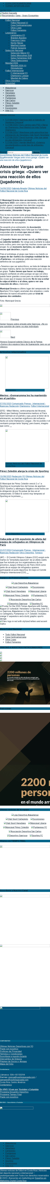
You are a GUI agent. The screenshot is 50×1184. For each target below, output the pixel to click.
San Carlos (10, 100)
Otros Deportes (12, 80)
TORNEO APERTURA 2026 (17, 6)
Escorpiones (11, 108)
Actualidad (10, 83)
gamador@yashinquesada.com (14, 1080)
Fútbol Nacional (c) (19, 22)
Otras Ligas (16, 28)
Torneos (39, 552)
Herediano (10, 93)
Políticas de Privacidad (11, 1051)
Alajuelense (10, 88)
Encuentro (14, 1092)
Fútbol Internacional (40, 406)
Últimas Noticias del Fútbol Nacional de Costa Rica (23, 189)
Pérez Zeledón (12, 103)
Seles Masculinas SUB (21, 55)
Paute (2, 1097)
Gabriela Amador (19, 188)
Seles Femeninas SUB (21, 58)
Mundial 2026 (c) (18, 65)
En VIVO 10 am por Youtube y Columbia (19, 1089)
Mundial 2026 (11, 63)
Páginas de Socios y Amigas (13, 1061)
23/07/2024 (5, 550)
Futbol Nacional (12, 20)
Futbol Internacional (14, 70)
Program (4, 1092)
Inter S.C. (9, 110)
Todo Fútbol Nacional (15, 634)
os (17, 1097)
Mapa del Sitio (6, 1064)
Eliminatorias (17, 68)
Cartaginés (10, 95)
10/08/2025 (5, 476)
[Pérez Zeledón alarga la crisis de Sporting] (27, 461)
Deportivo (24, 1092)
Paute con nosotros (9, 1049)
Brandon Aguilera (18, 38)
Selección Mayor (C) (20, 53)
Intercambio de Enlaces (11, 1059)
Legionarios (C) (18, 35)
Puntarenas (10, 98)
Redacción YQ (18, 476)
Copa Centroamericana (21, 25)
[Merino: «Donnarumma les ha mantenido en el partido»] (27, 387)
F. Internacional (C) (19, 73)
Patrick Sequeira (18, 48)
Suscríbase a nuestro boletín (13, 1056)
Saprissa (9, 90)
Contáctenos (6, 1085)
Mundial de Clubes (19, 78)
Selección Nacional (14, 50)
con (7, 1097)
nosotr (12, 1097)
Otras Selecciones (19, 60)
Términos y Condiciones (11, 1054)
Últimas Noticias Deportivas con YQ (16, 1046)
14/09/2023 (5, 188)
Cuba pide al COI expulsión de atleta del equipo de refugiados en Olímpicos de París (23, 542)
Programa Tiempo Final (11, 1094)
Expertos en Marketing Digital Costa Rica (23, 1179)
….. (11, 426)
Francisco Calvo (18, 40)
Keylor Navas (17, 43)
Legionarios (10, 33)
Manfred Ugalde (18, 45)
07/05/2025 (5, 403)
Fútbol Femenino (18, 30)
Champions (24, 406)
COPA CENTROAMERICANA (18, 3)
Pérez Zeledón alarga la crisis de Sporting (24, 471)
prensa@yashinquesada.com (21, 1077)
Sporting (9, 105)
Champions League (20, 75)
